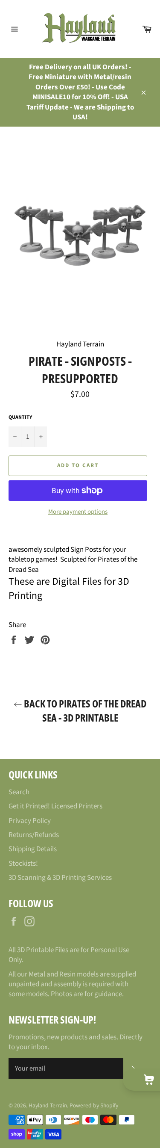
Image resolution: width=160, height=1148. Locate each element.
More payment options (78, 512)
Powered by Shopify (94, 1105)
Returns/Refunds (34, 835)
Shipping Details (33, 849)
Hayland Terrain (48, 1105)
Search (19, 792)
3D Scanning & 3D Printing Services (60, 878)
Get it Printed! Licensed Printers (55, 806)
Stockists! (23, 863)
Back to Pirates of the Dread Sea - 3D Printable (84, 710)
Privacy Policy (30, 821)
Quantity (20, 417)
